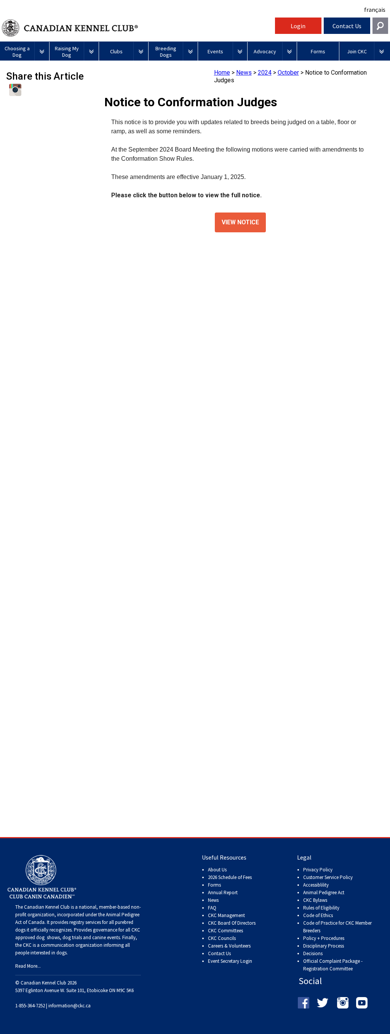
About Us (217, 869)
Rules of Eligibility (321, 908)
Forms (214, 885)
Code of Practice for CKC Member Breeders (337, 927)
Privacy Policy (317, 869)
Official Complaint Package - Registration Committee (333, 961)
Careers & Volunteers (229, 946)
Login (298, 26)
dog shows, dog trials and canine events (78, 937)
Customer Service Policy (328, 877)
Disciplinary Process (323, 946)
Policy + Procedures (323, 938)
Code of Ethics (318, 915)
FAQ (212, 908)
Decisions (313, 953)
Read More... (28, 966)
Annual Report (223, 892)
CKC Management (226, 915)
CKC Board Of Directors (232, 923)
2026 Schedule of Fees (230, 877)
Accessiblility (316, 885)
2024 (265, 72)
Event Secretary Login (230, 961)
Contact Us (346, 26)
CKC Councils (222, 938)
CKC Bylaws (315, 900)
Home (222, 72)
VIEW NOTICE (240, 222)
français (374, 9)
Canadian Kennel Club (137, 28)
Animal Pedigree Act (323, 892)
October (288, 72)
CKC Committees (225, 930)
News (244, 72)
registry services (84, 922)
